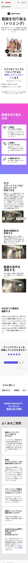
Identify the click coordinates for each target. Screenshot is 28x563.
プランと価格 (17, 548)
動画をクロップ (6, 390)
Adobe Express (6, 6)
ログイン (24, 2)
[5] (22, 369)
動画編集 (16, 390)
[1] (6, 369)
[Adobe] (8, 2)
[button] (18, 2)
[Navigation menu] (2, 2)
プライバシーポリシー (9, 93)
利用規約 (24, 92)
